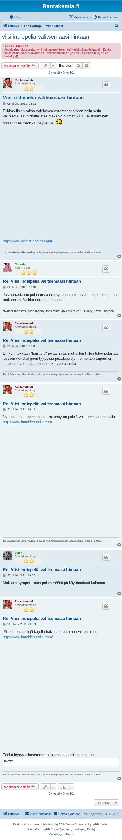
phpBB (58, 824)
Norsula (20, 264)
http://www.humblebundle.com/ (28, 637)
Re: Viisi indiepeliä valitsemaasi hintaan (42, 281)
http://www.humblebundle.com (27, 422)
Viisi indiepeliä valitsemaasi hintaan (45, 37)
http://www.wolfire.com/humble (28, 241)
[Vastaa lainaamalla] (106, 84)
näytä (9, 761)
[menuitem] (15, 17)
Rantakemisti (24, 80)
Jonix (18, 552)
